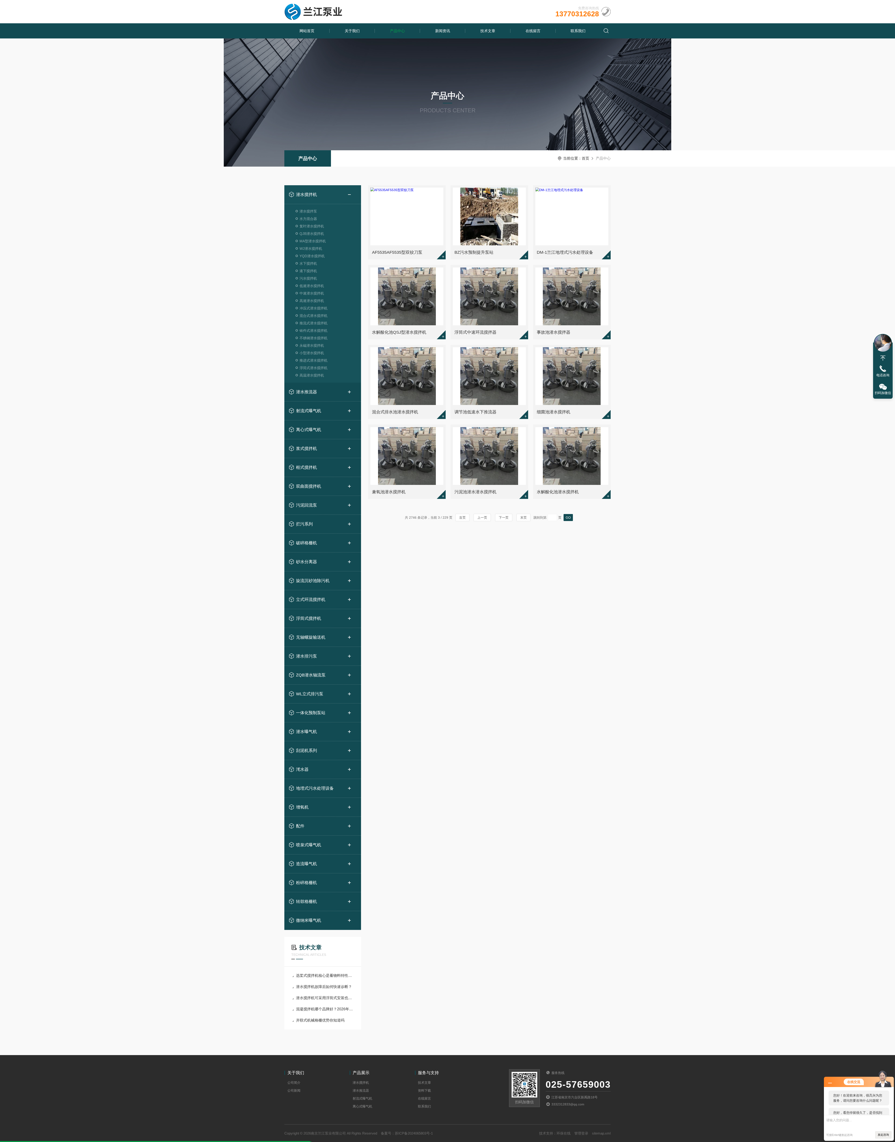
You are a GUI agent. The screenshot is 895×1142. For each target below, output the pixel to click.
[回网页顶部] (883, 358)
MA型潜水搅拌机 (312, 241)
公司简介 (293, 1082)
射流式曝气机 (308, 410)
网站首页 (306, 31)
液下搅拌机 (308, 271)
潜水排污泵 (306, 656)
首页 (585, 158)
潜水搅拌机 (306, 194)
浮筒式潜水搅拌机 (313, 368)
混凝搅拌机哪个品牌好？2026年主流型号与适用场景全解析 (325, 1009)
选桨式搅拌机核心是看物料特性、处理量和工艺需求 (325, 975)
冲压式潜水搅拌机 (313, 308)
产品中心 (397, 31)
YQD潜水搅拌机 (312, 256)
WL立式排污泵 (309, 694)
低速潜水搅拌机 (311, 286)
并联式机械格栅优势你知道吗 (320, 1020)
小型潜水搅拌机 (311, 353)
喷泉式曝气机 (308, 845)
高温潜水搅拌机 (311, 375)
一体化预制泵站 (310, 712)
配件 (300, 826)
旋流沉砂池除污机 (313, 580)
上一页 (482, 517)
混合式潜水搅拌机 (313, 316)
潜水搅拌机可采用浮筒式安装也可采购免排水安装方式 (325, 998)
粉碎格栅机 (306, 882)
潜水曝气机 (306, 731)
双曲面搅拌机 (308, 486)
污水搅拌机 (308, 278)
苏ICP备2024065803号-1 (414, 1133)
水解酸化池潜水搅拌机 (558, 492)
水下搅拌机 (308, 263)
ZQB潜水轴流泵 (311, 675)
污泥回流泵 (306, 505)
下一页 (504, 517)
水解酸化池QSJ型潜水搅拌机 (399, 332)
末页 (523, 517)
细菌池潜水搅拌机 (553, 412)
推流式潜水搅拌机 (313, 323)
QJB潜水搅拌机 (311, 234)
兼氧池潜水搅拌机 (389, 492)
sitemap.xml (601, 1133)
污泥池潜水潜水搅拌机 (475, 492)
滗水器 (302, 769)
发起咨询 (883, 1134)
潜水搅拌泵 (308, 211)
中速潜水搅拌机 (311, 293)
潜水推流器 (306, 392)
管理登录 (581, 1133)
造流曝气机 (306, 863)
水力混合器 (308, 219)
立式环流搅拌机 (310, 599)
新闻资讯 (442, 31)
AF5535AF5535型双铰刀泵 (397, 252)
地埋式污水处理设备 (315, 788)
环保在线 (564, 1133)
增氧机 (302, 807)
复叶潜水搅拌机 (311, 226)
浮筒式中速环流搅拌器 (475, 332)
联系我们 (578, 31)
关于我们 (352, 31)
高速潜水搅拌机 (311, 301)
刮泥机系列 (306, 750)
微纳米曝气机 (308, 920)
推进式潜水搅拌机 (313, 360)
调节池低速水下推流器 (475, 412)
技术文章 (487, 31)
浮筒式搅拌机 (308, 618)
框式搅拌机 (306, 467)
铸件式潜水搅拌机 (313, 331)
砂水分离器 (306, 561)
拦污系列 (304, 524)
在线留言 (533, 31)
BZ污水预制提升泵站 (473, 252)
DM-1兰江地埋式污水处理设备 (565, 252)
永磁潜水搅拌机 (311, 345)
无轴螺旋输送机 (310, 637)
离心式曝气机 (308, 429)
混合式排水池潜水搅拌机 (395, 412)
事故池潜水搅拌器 (553, 332)
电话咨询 (882, 375)
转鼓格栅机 (306, 901)
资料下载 (424, 1090)
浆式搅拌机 (306, 448)
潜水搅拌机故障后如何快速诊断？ (324, 987)
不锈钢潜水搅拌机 (313, 338)
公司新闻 (293, 1090)
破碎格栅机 (306, 543)
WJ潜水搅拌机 (310, 248)
